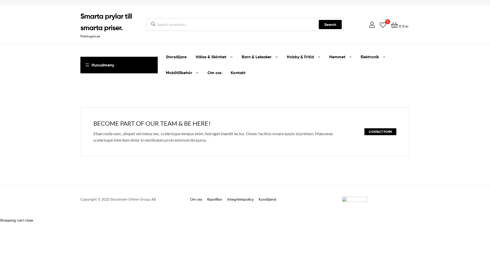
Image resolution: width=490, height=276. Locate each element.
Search (330, 24)
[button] (380, 131)
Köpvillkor (215, 199)
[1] (383, 25)
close (29, 220)
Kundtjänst (267, 199)
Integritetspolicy (240, 199)
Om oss (196, 199)
